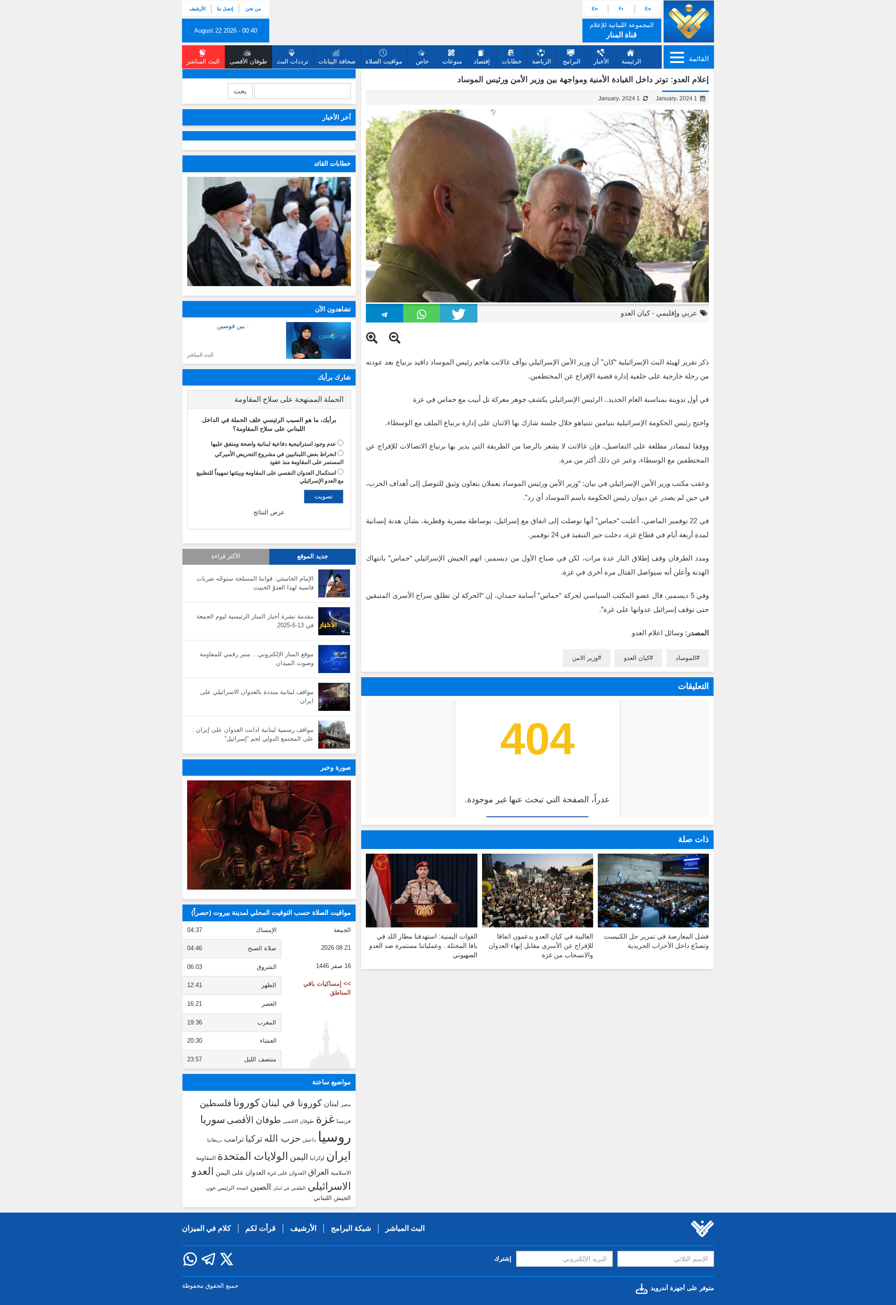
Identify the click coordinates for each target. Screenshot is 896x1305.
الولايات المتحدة (252, 1156)
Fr (621, 8)
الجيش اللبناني (332, 1197)
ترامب (234, 1139)
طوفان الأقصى (254, 1120)
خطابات (512, 61)
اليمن (299, 1157)
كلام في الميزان (206, 1228)
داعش (309, 1140)
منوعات (452, 61)
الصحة (242, 1188)
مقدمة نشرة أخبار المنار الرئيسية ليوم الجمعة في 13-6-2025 (255, 621)
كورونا (246, 1103)
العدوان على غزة (286, 1173)
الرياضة (541, 61)
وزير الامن (585, 657)
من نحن (253, 8)
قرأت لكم (260, 1228)
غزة (325, 1118)
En (595, 8)
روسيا (334, 1136)
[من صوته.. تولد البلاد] (269, 835)
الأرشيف (197, 8)
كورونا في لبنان (291, 1103)
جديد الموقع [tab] (312, 556)
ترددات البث (292, 61)
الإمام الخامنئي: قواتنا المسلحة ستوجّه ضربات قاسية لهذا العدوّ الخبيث (255, 583)
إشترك (502, 1258)
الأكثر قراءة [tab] (225, 556)
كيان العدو (635, 313)
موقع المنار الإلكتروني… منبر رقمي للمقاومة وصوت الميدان (257, 659)
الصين (260, 1187)
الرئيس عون (220, 1188)
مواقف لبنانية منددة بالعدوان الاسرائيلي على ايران (257, 696)
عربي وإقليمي (676, 313)
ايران (338, 1155)
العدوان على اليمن (241, 1172)
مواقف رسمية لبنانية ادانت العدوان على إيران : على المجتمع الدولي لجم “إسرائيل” (253, 734)
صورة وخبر (336, 767)
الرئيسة (631, 61)
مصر (346, 1104)
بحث (240, 91)
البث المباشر (200, 355)
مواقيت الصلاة (383, 61)
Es (648, 8)
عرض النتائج (269, 512)
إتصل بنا (225, 8)
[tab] (269, 399)
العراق (318, 1172)
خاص (422, 61)
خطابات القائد (332, 163)
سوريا (212, 1119)
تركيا (253, 1139)
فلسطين (215, 1103)
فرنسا (343, 1121)
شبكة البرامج (351, 1228)
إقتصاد (482, 61)
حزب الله (282, 1138)
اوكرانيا (317, 1158)
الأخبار (601, 61)
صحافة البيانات (337, 61)
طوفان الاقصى (298, 1121)
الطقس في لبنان (289, 1188)
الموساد (686, 657)
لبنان (331, 1103)
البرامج (572, 61)
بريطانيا (214, 1140)
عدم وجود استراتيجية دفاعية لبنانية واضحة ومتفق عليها (273, 444)
